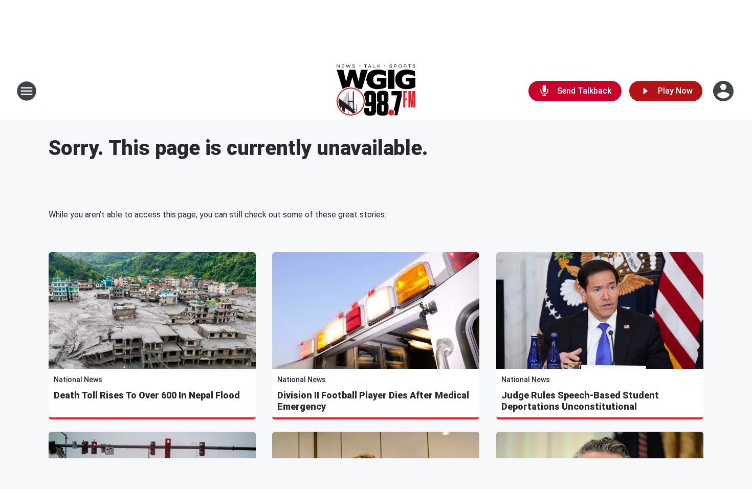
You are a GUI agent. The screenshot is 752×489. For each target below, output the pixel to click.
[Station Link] (376, 91)
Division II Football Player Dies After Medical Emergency (373, 401)
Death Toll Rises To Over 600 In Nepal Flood (147, 395)
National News (78, 379)
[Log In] (724, 91)
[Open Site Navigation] (26, 91)
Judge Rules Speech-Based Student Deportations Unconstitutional (580, 401)
